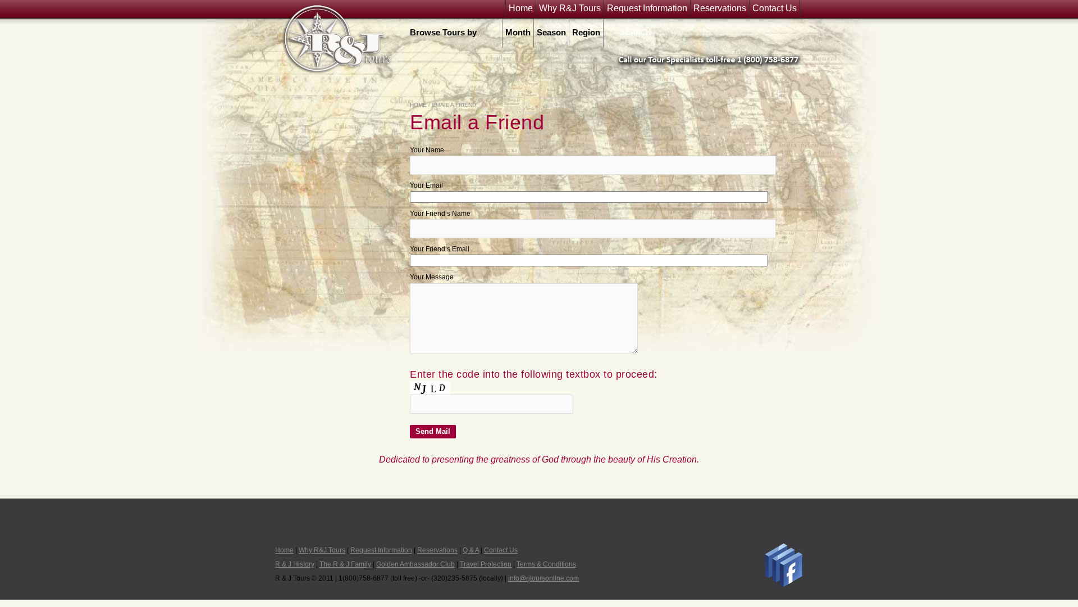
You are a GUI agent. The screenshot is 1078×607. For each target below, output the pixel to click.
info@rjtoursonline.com (543, 578)
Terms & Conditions (546, 564)
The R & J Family (345, 564)
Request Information (647, 8)
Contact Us (774, 8)
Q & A (471, 550)
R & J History (294, 564)
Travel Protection (485, 564)
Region (586, 32)
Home (521, 8)
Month (518, 32)
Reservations (719, 8)
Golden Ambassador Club (415, 564)
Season (551, 32)
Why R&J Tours (570, 8)
